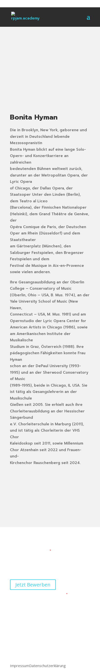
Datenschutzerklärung (47, 665)
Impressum (19, 665)
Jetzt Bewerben (32, 584)
